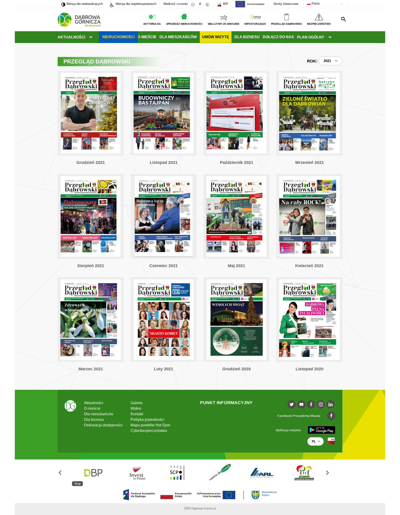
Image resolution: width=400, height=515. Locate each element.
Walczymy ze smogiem (223, 23)
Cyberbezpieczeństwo (149, 431)
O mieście (147, 37)
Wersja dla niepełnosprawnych (135, 4)
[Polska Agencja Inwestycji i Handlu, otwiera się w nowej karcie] (127, 472)
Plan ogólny (310, 37)
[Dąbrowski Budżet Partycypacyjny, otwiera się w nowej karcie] (84, 472)
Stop (77, 483)
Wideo (136, 408)
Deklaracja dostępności (103, 425)
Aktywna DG (152, 23)
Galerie (137, 403)
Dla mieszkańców (178, 37)
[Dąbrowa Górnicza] (79, 20)
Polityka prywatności (147, 419)
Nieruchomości (118, 37)
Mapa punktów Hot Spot (150, 425)
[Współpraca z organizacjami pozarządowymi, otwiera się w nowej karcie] (211, 472)
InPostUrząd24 (255, 23)
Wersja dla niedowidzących (82, 4)
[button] (65, 472)
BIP (225, 4)
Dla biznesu (247, 37)
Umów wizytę (215, 37)
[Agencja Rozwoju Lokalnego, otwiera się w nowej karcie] (253, 472)
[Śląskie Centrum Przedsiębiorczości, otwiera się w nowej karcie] (169, 472)
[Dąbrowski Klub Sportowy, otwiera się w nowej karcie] (296, 472)
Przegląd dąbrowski (286, 23)
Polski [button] (315, 3)
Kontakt (137, 414)
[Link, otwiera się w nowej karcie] (91, 120)
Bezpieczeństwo (319, 23)
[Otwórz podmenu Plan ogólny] (330, 37)
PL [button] (314, 441)
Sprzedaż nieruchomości (184, 23)
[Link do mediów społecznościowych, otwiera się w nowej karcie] (292, 404)
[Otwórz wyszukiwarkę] (343, 19)
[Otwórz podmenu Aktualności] (91, 37)
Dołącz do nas (278, 37)
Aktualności (71, 37)
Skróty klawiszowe (285, 4)
